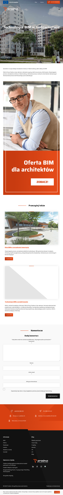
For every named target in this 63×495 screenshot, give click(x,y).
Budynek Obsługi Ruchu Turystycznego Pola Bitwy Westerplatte (16, 470)
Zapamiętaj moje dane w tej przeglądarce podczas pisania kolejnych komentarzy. (31, 391)
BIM (4, 440)
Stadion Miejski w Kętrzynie (10, 467)
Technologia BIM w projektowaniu (16, 302)
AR (32, 452)
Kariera (42, 2)
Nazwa (31, 364)
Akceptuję (57, 492)
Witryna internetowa (31, 381)
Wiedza (33, 447)
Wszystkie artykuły (8, 475)
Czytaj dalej (9, 259)
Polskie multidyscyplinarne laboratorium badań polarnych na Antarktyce (15, 464)
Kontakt (5, 452)
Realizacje (5, 445)
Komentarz (31, 342)
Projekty (34, 445)
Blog (36, 2)
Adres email (31, 373)
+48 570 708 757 (19, 411)
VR (32, 450)
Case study (34, 443)
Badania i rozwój (7, 450)
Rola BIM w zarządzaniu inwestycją (17, 247)
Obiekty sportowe (36, 440)
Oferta (4, 443)
